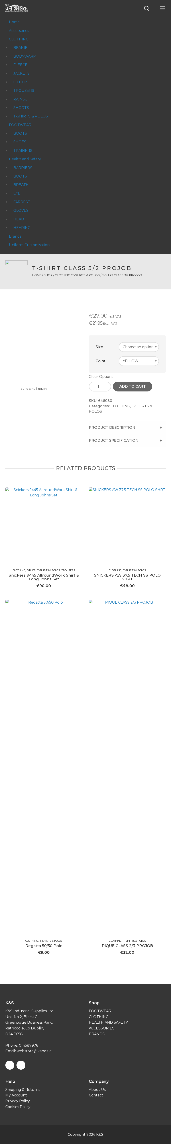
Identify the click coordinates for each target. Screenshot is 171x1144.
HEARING (22, 228)
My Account (16, 1095)
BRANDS (97, 1034)
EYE (16, 193)
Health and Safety (25, 159)
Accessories (19, 31)
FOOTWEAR (20, 125)
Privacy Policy (17, 1101)
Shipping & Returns (22, 1090)
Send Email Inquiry (33, 388)
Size (99, 347)
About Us (97, 1090)
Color (100, 361)
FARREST (21, 202)
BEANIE (20, 48)
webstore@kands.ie (34, 1051)
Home (14, 22)
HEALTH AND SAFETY (108, 1022)
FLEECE (20, 65)
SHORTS (21, 108)
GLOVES (20, 210)
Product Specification (113, 440)
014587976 (28, 1045)
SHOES (19, 142)
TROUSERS (23, 90)
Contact (96, 1095)
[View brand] (16, 271)
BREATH (21, 185)
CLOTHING (19, 39)
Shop (48, 275)
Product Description (112, 427)
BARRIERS (22, 168)
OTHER (20, 82)
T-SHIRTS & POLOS (30, 116)
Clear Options (101, 376)
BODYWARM (25, 56)
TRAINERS (22, 150)
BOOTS (20, 133)
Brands (15, 236)
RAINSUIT (22, 99)
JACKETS (21, 73)
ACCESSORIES (101, 1028)
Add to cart (132, 386)
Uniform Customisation (29, 245)
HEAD (18, 219)
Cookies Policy (18, 1107)
